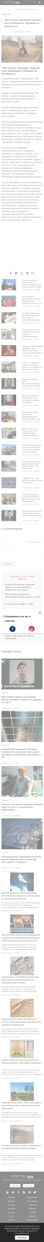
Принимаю (22, 1237)
